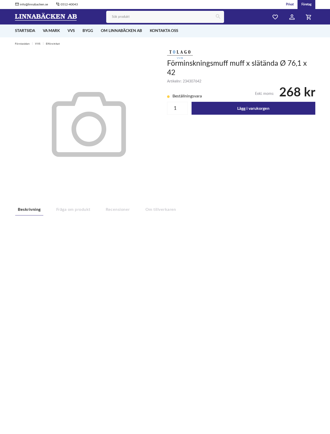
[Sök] (218, 17)
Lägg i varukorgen (253, 108)
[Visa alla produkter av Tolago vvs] (180, 54)
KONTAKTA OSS (164, 31)
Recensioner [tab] (118, 209)
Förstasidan (22, 44)
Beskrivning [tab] (29, 209)
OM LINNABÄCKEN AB (121, 31)
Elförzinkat (53, 44)
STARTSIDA (25, 31)
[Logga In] (292, 17)
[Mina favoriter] (275, 17)
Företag (306, 4)
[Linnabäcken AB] (46, 16)
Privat (290, 4)
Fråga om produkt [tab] (73, 209)
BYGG (87, 31)
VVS (71, 31)
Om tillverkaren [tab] (160, 209)
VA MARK (51, 31)
